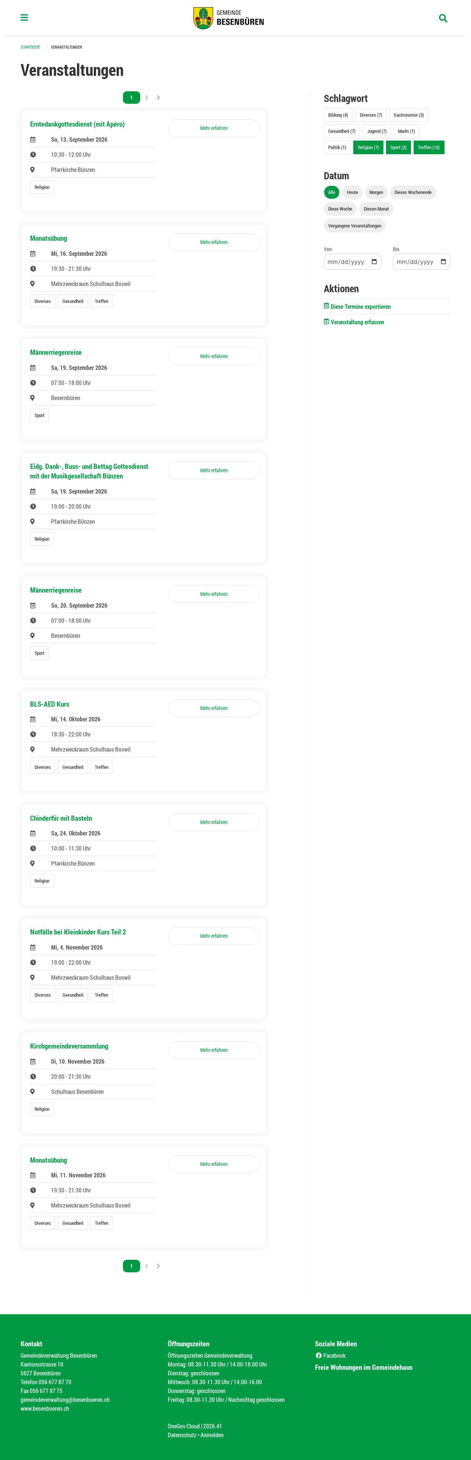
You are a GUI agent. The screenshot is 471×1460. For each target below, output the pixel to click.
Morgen (376, 192)
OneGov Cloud (184, 1426)
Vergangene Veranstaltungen (354, 226)
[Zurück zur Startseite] (235, 17)
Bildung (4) (338, 115)
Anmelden (212, 1435)
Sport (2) (398, 147)
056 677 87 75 (46, 1390)
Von (328, 248)
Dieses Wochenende (413, 192)
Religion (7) (368, 147)
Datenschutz (182, 1435)
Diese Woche (340, 209)
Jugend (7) (377, 131)
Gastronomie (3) (409, 115)
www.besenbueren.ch (45, 1408)
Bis (396, 248)
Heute (352, 192)
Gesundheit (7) (341, 131)
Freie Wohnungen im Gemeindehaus (363, 1367)
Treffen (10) (429, 147)
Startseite (30, 47)
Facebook (334, 1355)
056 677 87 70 (55, 1382)
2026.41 (212, 1426)
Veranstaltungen (66, 47)
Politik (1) (337, 147)
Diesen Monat (376, 209)
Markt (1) (406, 131)
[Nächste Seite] (158, 97)
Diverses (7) (371, 115)
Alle (331, 192)
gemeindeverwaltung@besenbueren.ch (65, 1399)
